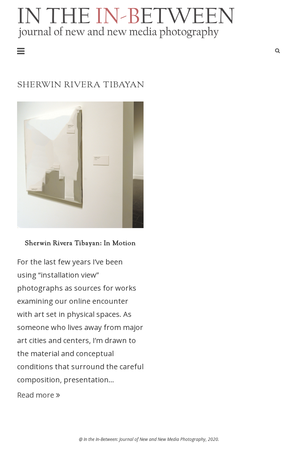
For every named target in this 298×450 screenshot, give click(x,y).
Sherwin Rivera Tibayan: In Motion (80, 243)
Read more (35, 395)
